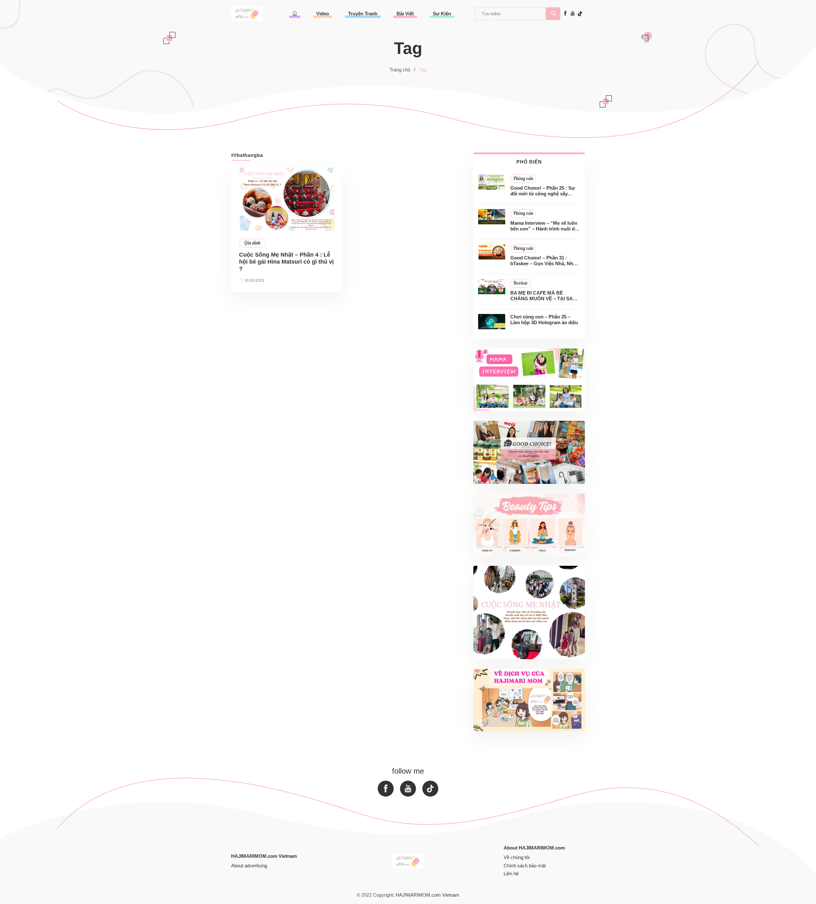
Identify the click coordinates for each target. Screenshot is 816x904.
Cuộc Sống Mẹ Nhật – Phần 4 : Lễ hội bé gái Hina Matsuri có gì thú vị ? (286, 262)
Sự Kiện (442, 13)
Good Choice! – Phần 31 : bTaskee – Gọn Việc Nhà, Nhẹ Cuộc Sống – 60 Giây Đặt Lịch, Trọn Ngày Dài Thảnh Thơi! (544, 260)
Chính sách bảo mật (525, 865)
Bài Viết (405, 13)
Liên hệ (511, 873)
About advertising (249, 865)
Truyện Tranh (362, 13)
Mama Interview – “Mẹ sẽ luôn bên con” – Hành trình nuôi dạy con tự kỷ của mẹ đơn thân (545, 226)
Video (322, 13)
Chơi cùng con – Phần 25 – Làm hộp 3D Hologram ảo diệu (544, 319)
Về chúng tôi (516, 857)
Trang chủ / (402, 69)
